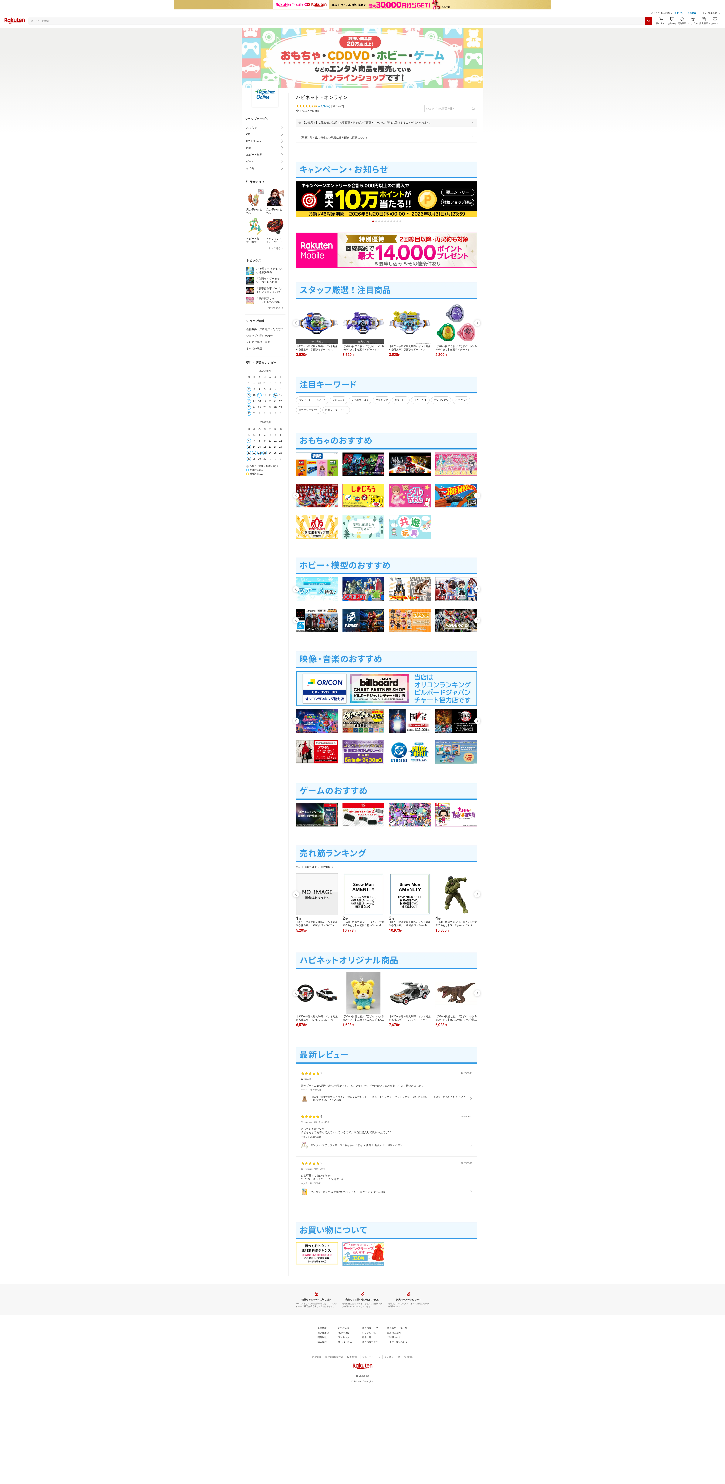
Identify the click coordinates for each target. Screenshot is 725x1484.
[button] (711, 13)
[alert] (386, 122)
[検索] (648, 21)
